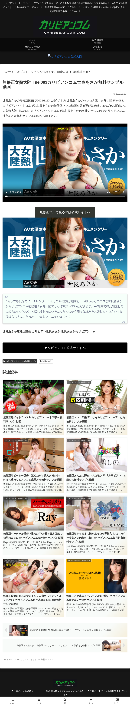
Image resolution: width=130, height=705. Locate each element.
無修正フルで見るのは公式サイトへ (65, 212)
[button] (120, 517)
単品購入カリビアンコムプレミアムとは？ (65, 692)
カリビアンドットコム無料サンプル (21, 361)
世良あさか (47, 361)
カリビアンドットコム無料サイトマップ (107, 690)
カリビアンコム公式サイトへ (65, 348)
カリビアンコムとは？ (22, 690)
